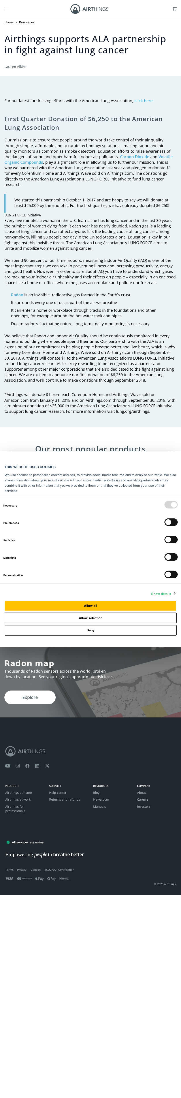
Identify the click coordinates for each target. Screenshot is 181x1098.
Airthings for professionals (15, 808)
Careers (143, 799)
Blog (96, 792)
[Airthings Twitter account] (47, 766)
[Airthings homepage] (90, 751)
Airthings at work (18, 799)
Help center (57, 792)
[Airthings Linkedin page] (37, 766)
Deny (90, 630)
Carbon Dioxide (134, 156)
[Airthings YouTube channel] (7, 766)
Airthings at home (18, 792)
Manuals (99, 806)
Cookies (36, 870)
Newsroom (101, 799)
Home (8, 22)
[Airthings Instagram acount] (17, 766)
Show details (161, 593)
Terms (9, 870)
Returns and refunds (64, 799)
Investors (144, 806)
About (141, 792)
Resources (26, 22)
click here (143, 100)
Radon (17, 294)
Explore (30, 697)
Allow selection (90, 617)
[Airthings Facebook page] (27, 766)
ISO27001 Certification (59, 870)
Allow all (90, 605)
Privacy (21, 870)
